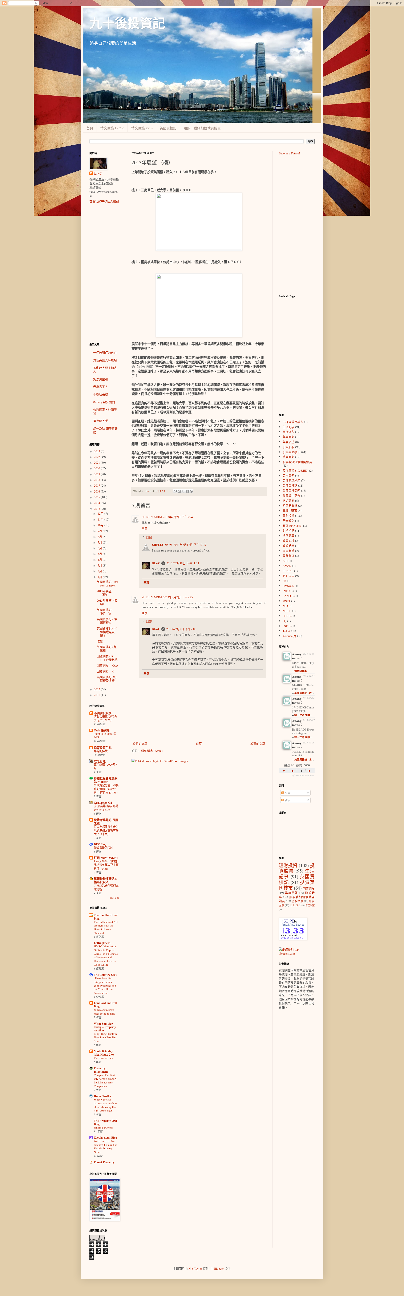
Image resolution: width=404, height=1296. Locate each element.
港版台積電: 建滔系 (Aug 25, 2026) (105, 718)
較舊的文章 (257, 744)
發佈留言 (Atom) (152, 751)
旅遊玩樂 (288, 501)
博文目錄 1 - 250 (112, 128)
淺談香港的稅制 (103, 848)
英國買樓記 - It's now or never (107, 583)
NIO (285, 606)
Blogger (219, 1269)
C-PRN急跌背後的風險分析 (106, 887)
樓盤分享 (288, 536)
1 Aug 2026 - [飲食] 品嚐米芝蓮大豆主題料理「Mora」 (106, 864)
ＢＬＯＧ (288, 576)
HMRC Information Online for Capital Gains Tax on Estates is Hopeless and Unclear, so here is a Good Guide (106, 955)
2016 (97, 491)
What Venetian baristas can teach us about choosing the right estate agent (105, 1105)
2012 (97, 689)
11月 (101, 519)
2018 (97, 480)
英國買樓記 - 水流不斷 (306, 759)
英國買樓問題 (291, 491)
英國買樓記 (168, 128)
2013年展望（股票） (107, 602)
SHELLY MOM (152, 517)
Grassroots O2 (103, 802)
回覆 (145, 528)
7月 (100, 542)
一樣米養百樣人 (293, 422)
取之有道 (100, 761)
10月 (101, 525)
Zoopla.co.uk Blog (105, 1137)
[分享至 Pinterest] (191, 491)
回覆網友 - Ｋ (105, 671)
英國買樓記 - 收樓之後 (306, 693)
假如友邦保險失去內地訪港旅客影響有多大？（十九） (106, 830)
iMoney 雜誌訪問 (104, 402)
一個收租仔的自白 (105, 353)
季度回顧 (288, 457)
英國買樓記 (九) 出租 (107, 648)
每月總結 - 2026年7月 (105, 766)
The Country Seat (105, 974)
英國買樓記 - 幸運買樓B (107, 621)
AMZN (287, 566)
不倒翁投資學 (103, 713)
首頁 (89, 128)
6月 (100, 548)
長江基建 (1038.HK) (295, 471)
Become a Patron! (289, 153)
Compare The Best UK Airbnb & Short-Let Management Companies (105, 1080)
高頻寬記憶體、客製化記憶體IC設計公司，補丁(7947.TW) (106, 788)
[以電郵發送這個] (175, 491)
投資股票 (288, 447)
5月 (100, 554)
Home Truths (102, 1096)
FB (284, 581)
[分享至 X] (183, 491)
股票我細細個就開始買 (297, 462)
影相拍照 (288, 531)
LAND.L (288, 596)
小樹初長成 (100, 394)
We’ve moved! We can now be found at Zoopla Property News (105, 1146)
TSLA (286, 631)
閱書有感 (288, 551)
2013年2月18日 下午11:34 (182, 563)
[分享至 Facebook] (187, 491)
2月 (100, 571)
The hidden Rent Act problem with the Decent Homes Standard (106, 927)
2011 (97, 695)
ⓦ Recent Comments (303, 775)
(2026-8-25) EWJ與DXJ (105, 735)
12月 (101, 513)
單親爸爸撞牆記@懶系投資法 (105, 880)
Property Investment (101, 1070)
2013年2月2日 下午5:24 (178, 517)
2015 (97, 497)
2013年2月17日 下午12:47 (190, 545)
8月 (100, 537)
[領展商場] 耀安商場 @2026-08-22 (106, 807)
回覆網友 (288, 432)
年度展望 (288, 442)
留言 (287, 800)
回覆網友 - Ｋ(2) (107, 665)
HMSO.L (288, 586)
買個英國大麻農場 (105, 360)
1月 (100, 577)
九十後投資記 (127, 23)
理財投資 (288, 516)
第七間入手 (100, 421)
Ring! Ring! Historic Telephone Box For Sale (105, 1037)
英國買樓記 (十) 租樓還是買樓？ (107, 631)
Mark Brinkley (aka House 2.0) (104, 1053)
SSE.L (287, 626)
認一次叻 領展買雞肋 (105, 430)
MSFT (286, 601)
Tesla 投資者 (102, 730)
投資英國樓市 (291, 452)
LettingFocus (102, 943)
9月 (100, 531)
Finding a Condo (103, 1127)
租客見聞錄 (290, 505)
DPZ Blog (100, 844)
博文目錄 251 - (142, 128)
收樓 (100, 641)
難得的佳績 (101, 751)
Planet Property (104, 1162)
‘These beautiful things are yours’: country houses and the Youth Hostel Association (105, 985)
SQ (284, 621)
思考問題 (288, 476)
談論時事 (288, 546)
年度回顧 (288, 437)
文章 (287, 793)
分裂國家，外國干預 (105, 411)
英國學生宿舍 (291, 496)
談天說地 (288, 541)
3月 (100, 565)
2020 (97, 468)
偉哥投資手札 (103, 747)
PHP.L (287, 616)
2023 (97, 451)
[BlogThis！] (179, 491)
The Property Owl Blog (105, 1122)
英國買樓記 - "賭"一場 (105, 611)
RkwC (156, 563)
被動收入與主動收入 (105, 369)
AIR (285, 561)
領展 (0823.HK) (292, 526)
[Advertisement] (104, 273)
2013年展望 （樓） (104, 593)
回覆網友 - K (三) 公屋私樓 (107, 658)
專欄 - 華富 (290, 511)
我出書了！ (100, 387)
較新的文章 (140, 744)
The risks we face (103, 1058)
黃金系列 (288, 521)
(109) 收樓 (145, 366)
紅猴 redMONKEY (106, 858)
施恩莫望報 (100, 379)
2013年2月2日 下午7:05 (181, 629)
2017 (97, 485)
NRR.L (287, 611)
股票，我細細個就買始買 (202, 128)
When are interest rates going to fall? (104, 1011)
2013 (97, 509)
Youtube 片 (289, 636)
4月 (100, 560)
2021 (97, 463)
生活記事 (288, 427)
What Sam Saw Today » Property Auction (105, 1026)
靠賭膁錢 (288, 556)
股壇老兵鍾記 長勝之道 (106, 821)
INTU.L (287, 591)
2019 (97, 474)
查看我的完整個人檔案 (104, 201)
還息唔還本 (300, 671)
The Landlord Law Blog (106, 917)
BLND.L (288, 571)
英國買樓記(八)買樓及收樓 (107, 679)
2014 (97, 503)
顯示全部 (114, 898)
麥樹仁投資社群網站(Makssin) (105, 780)
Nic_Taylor (195, 1269)
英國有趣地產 (291, 480)
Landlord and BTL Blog (106, 1004)
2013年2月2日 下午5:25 (178, 597)
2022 (97, 457)
